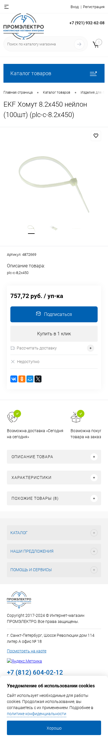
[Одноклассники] (21, 378)
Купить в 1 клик (54, 333)
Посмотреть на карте (26, 651)
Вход (75, 7)
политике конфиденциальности (36, 713)
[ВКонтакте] (13, 378)
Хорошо (54, 728)
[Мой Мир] (29, 378)
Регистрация (94, 7)
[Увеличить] (54, 180)
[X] (38, 378)
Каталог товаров (30, 73)
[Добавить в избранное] (96, 136)
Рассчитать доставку (37, 348)
